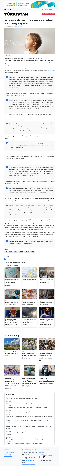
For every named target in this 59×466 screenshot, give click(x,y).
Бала (6, 251)
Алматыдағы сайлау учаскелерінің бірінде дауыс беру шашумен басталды (26, 407)
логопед (15, 251)
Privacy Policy (8, 456)
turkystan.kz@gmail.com (28, 464)
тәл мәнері (27, 251)
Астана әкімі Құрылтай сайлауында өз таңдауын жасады (21, 398)
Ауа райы (41, 452)
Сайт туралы (7, 454)
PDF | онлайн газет (45, 449)
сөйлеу (32, 251)
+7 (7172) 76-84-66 (29, 460)
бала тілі (21, 251)
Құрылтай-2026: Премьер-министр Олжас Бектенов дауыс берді (24, 443)
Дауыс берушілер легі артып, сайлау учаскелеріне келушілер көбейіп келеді (27, 403)
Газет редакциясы (9, 451)
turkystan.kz (51, 70)
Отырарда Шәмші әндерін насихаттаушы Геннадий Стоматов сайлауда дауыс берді (29, 412)
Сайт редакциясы (9, 452)
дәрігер (10, 251)
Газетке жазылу (48, 14)
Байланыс (7, 449)
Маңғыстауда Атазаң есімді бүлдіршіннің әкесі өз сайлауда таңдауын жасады (27, 439)
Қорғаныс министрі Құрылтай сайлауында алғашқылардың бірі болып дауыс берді (29, 416)
